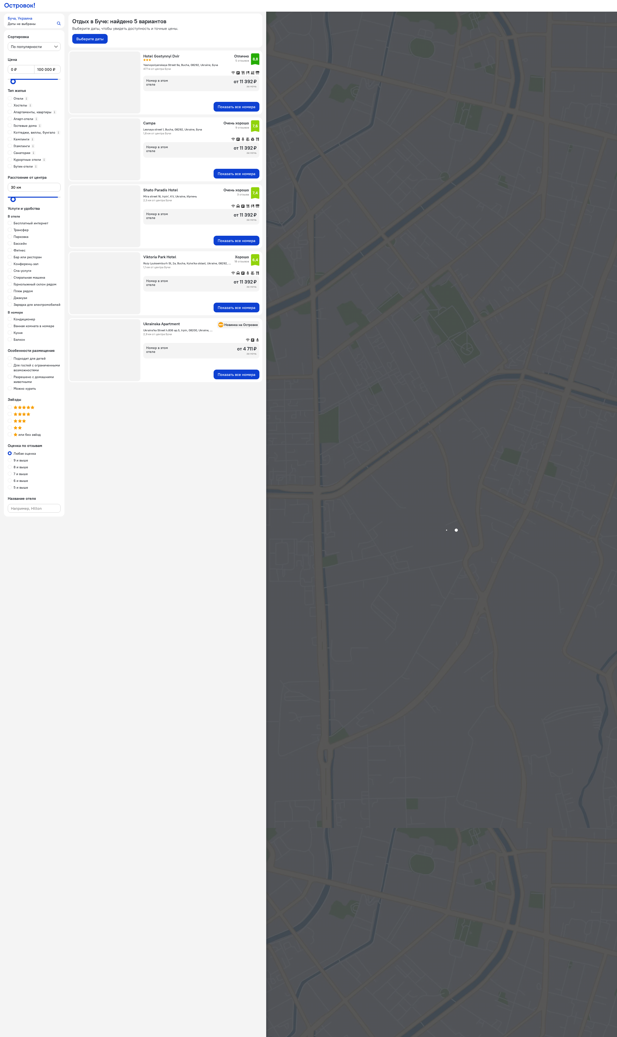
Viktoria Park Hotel (159, 256)
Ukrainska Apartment (161, 323)
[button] (34, 21)
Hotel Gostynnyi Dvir (161, 56)
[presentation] (34, 46)
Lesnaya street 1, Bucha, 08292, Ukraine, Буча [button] (172, 129)
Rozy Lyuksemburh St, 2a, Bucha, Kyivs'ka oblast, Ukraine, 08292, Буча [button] (187, 263)
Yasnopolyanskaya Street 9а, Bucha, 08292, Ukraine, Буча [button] (180, 65)
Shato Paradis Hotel (160, 189)
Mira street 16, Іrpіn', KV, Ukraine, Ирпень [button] (170, 196)
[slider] (13, 81)
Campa (149, 123)
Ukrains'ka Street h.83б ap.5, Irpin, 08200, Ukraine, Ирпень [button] (178, 330)
